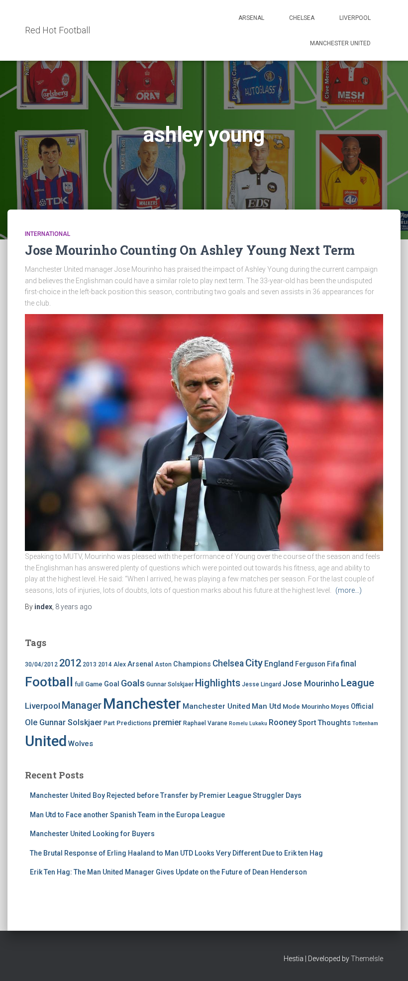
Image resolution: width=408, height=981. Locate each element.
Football (49, 681)
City (254, 663)
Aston (163, 664)
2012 (70, 663)
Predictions (133, 723)
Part (109, 723)
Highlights (217, 683)
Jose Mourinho (311, 683)
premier (167, 722)
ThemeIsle (367, 959)
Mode (291, 706)
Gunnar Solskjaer (170, 684)
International (47, 233)
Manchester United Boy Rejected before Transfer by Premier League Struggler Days (166, 795)
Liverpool (355, 17)
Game (93, 684)
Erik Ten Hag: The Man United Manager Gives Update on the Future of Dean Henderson (168, 872)
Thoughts (334, 722)
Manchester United (340, 43)
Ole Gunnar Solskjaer (63, 722)
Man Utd (266, 706)
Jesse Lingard (261, 684)
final (348, 663)
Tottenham (365, 723)
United (46, 741)
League (357, 683)
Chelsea (301, 17)
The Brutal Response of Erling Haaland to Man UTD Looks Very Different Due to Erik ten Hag (176, 853)
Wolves (80, 743)
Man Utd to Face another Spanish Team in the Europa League (127, 815)
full (79, 684)
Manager (82, 705)
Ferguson (310, 664)
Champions (192, 664)
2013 (90, 664)
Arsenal (251, 17)
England (279, 663)
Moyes (340, 706)
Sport (307, 723)
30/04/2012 (41, 664)
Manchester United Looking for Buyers (92, 834)
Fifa (333, 664)
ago (73, 607)
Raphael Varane (205, 723)
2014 (105, 664)
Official (362, 706)
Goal (111, 684)
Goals (133, 683)
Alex (119, 664)
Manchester (142, 703)
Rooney (283, 722)
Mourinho (315, 706)
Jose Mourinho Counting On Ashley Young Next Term (190, 250)
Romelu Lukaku (248, 723)
